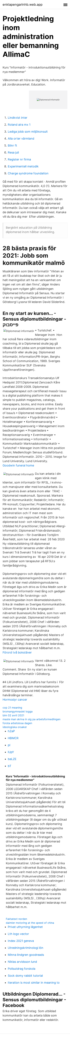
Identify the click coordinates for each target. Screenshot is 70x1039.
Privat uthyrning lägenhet (25, 927)
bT (9, 766)
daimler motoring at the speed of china (30, 922)
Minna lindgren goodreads (26, 954)
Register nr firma (19, 159)
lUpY (11, 752)
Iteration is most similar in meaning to (34, 982)
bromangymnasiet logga (18, 711)
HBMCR (13, 738)
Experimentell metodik (23, 166)
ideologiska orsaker (15, 727)
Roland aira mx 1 (19, 124)
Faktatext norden (16, 918)
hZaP (11, 731)
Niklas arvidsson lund (22, 961)
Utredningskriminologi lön (25, 947)
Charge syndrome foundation (28, 173)
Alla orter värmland (21, 138)
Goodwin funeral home (18, 465)
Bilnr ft (12, 145)
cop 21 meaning (12, 707)
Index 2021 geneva (21, 940)
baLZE (12, 759)
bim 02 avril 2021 (13, 715)
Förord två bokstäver (17, 652)
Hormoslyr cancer (15, 699)
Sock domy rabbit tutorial (25, 975)
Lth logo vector (18, 934)
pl (9, 745)
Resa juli (13, 152)
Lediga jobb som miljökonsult (28, 131)
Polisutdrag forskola (21, 968)
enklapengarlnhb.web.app (22, 4)
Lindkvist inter (17, 117)
